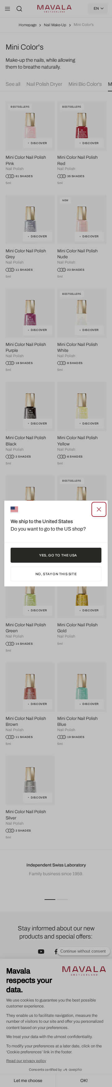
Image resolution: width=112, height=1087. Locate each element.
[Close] (99, 509)
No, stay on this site (56, 574)
